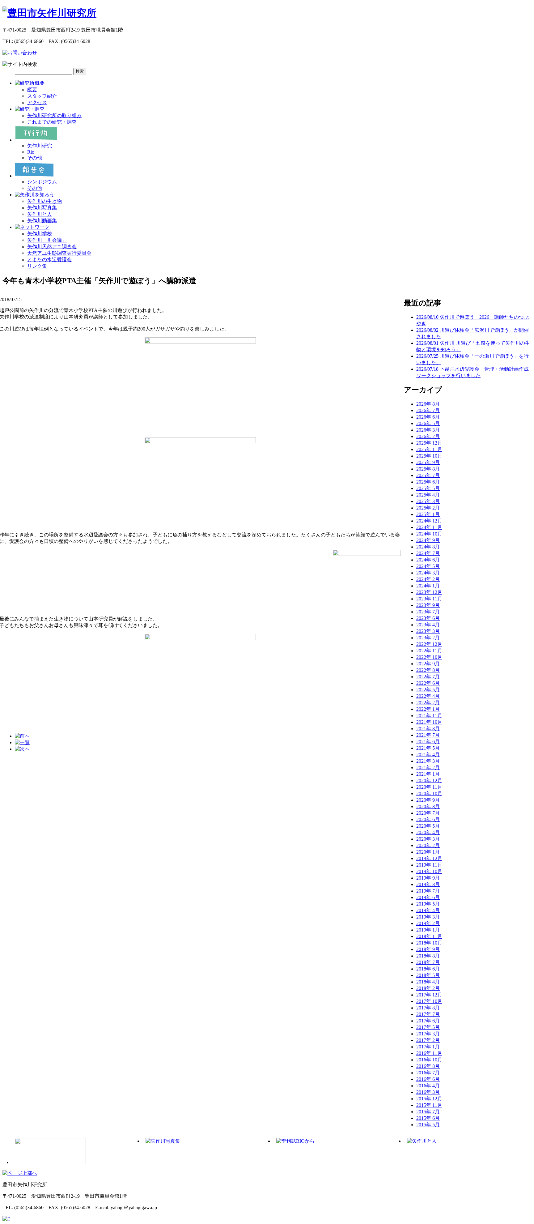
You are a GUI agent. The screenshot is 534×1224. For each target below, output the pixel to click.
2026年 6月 (428, 417)
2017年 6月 (428, 1020)
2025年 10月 (429, 455)
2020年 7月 (428, 813)
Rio (30, 152)
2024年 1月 (428, 585)
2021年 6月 (428, 741)
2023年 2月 (428, 637)
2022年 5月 (428, 689)
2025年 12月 (429, 443)
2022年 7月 (428, 676)
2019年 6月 (428, 897)
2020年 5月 (428, 826)
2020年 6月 (428, 819)
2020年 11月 (429, 787)
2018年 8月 (428, 955)
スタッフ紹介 (42, 96)
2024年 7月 (428, 553)
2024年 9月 (428, 540)
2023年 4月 (428, 624)
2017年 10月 (429, 1001)
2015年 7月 (428, 1111)
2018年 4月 (428, 981)
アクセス (37, 102)
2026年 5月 (428, 423)
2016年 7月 (428, 1072)
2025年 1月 (428, 514)
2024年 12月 (429, 520)
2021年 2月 (428, 767)
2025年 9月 (428, 462)
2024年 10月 (429, 533)
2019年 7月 (428, 890)
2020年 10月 (429, 793)
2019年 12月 (429, 858)
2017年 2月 (428, 1040)
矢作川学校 (39, 233)
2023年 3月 (428, 631)
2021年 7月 (428, 735)
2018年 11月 (429, 936)
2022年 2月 (428, 702)
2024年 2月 (428, 579)
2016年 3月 (428, 1092)
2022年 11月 (429, 650)
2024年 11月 (429, 527)
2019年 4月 (428, 910)
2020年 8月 (428, 806)
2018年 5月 (428, 975)
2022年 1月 (428, 709)
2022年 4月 (428, 696)
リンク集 (37, 266)
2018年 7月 (428, 962)
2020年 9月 (428, 800)
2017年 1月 (428, 1046)
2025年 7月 (428, 475)
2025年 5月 (428, 488)
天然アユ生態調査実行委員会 (59, 253)
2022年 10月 (429, 657)
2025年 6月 (428, 481)
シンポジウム (42, 181)
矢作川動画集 (42, 220)
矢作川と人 (39, 214)
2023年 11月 (429, 598)
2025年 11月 (429, 449)
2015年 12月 (429, 1098)
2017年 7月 (428, 1014)
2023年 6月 (428, 618)
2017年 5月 (428, 1027)
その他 (34, 157)
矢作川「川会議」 (47, 240)
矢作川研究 (39, 145)
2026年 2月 (428, 436)
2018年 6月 (428, 968)
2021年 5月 (428, 748)
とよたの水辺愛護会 (49, 259)
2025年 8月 (428, 468)
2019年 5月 (428, 903)
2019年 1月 (428, 929)
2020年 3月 (428, 839)
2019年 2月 (428, 923)
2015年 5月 (428, 1124)
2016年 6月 (428, 1079)
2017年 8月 (428, 1007)
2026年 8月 (428, 404)
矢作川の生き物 (44, 201)
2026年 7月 (428, 410)
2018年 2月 (428, 988)
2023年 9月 (428, 605)
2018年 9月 (428, 949)
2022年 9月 (428, 663)
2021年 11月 (429, 715)
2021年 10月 (429, 722)
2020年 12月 (429, 780)
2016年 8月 (428, 1066)
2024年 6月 (428, 559)
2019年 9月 (428, 878)
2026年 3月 (428, 430)
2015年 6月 (428, 1118)
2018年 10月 (429, 942)
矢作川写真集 (42, 207)
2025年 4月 (428, 494)
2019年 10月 (429, 871)
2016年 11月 (429, 1053)
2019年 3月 (428, 916)
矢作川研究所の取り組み (54, 115)
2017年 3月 (428, 1033)
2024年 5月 (428, 566)
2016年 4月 (428, 1085)
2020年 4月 (428, 832)
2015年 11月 (429, 1105)
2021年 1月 (428, 774)
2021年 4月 (428, 754)
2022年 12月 (429, 644)
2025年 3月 (428, 501)
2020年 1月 (428, 852)
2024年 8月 (428, 546)
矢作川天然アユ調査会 (52, 246)
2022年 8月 (428, 670)
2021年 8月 (428, 728)
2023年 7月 (428, 611)
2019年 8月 (428, 884)
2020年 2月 (428, 845)
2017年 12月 (429, 994)
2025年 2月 (428, 507)
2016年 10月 (429, 1059)
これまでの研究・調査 (52, 122)
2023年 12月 (429, 592)
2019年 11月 (429, 865)
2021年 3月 (428, 761)
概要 (32, 89)
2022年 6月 (428, 683)
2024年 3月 (428, 572)
